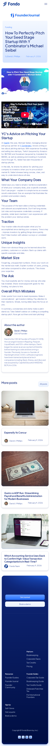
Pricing (29, 666)
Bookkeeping (32, 655)
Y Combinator (25, 146)
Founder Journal (11, 681)
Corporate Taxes (33, 659)
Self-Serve (9, 708)
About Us (9, 659)
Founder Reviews (12, 662)
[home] (13, 4)
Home (7, 655)
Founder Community (10, 686)
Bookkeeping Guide (35, 681)
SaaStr (7, 143)
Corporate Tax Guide (35, 677)
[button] (46, 4)
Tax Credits (31, 662)
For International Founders (33, 696)
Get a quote (10, 712)
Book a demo (10, 716)
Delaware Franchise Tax (35, 690)
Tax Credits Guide (34, 685)
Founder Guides (12, 677)
